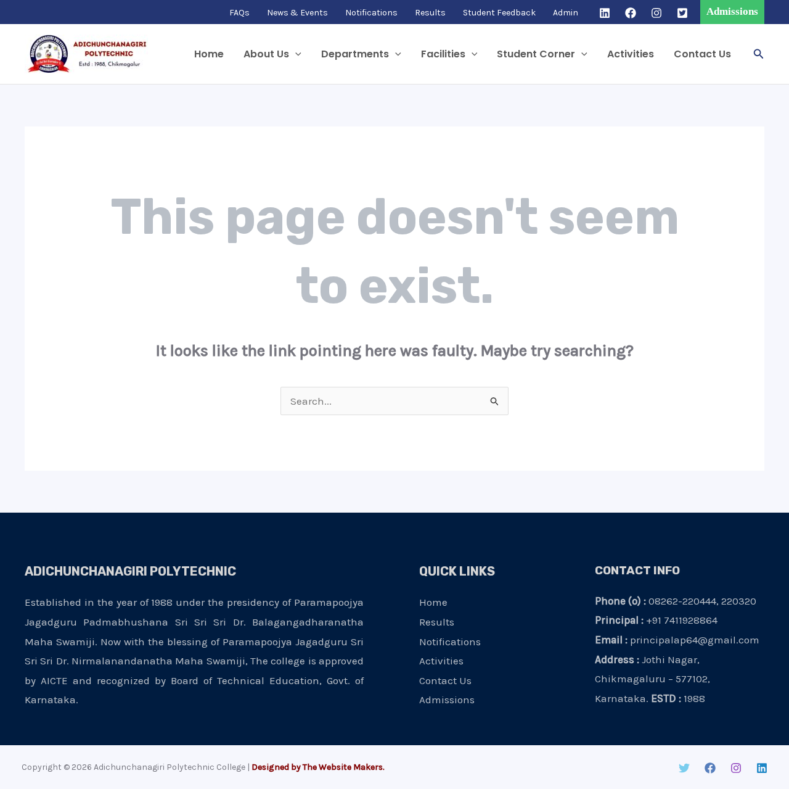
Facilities (443, 54)
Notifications (371, 12)
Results (430, 12)
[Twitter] (682, 13)
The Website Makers (343, 767)
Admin (565, 12)
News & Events (297, 12)
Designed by (276, 767)
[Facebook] (630, 13)
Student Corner (536, 54)
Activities (630, 54)
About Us (266, 54)
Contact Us (702, 54)
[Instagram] (656, 13)
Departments (355, 54)
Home (209, 54)
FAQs (239, 12)
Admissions (447, 699)
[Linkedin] (604, 13)
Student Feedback (499, 12)
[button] (732, 12)
